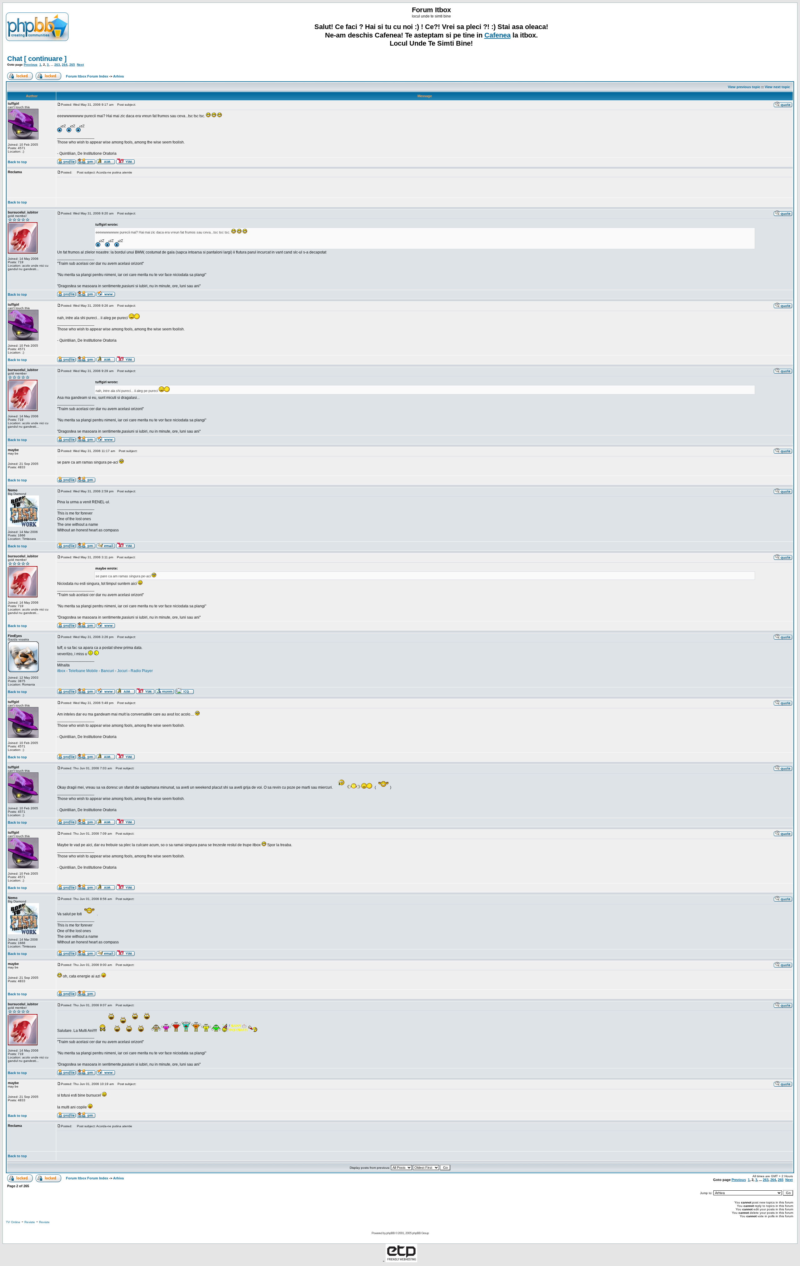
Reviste (29, 1222)
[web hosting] (401, 1260)
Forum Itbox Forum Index (87, 76)
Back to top (17, 162)
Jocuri (122, 671)
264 (65, 64)
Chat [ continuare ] (37, 59)
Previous (31, 64)
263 (57, 64)
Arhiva (118, 76)
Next (80, 64)
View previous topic (744, 87)
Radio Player (142, 671)
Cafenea (497, 35)
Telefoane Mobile (83, 671)
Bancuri (107, 671)
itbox (61, 671)
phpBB (390, 1233)
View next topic (777, 87)
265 (72, 64)
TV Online (13, 1222)
